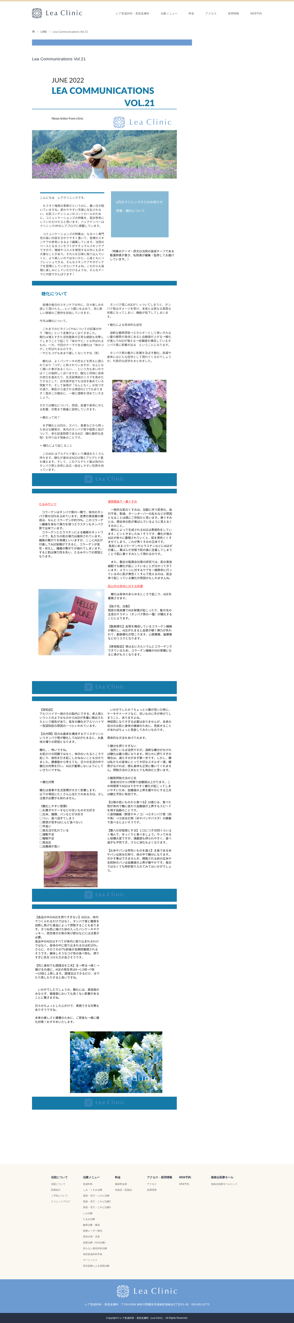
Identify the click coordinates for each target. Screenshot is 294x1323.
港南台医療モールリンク (224, 1184)
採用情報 (233, 13)
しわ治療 (88, 1213)
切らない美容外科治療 (95, 1248)
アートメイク (90, 1260)
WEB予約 (256, 13)
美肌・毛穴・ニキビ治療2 (97, 1201)
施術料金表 (121, 1184)
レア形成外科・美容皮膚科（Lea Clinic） (142, 1318)
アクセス (152, 1184)
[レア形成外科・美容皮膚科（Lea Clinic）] (82, 13)
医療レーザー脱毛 (92, 1230)
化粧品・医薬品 (123, 1189)
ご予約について (59, 1195)
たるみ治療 (89, 1219)
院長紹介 (56, 1189)
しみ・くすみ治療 (92, 1189)
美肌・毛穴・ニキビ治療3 (97, 1207)
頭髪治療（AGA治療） (95, 1242)
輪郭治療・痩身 (91, 1225)
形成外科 (88, 1184)
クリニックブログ (60, 1201)
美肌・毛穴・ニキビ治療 (96, 1195)
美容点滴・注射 (91, 1236)
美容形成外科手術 (92, 1254)
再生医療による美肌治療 (96, 1265)
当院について (58, 1184)
